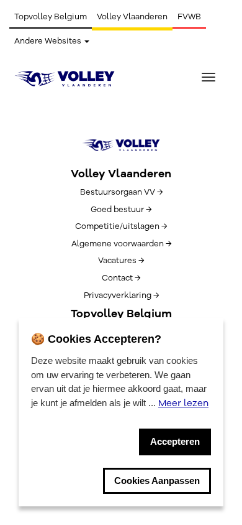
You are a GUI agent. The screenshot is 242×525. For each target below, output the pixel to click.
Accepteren (175, 441)
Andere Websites (48, 41)
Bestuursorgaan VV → (121, 192)
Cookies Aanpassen (157, 480)
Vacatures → (121, 260)
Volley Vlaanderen (132, 16)
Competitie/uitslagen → (121, 226)
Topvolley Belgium (50, 16)
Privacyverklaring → (121, 295)
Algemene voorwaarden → (121, 243)
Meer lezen (183, 403)
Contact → (121, 278)
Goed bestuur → (121, 209)
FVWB (189, 16)
